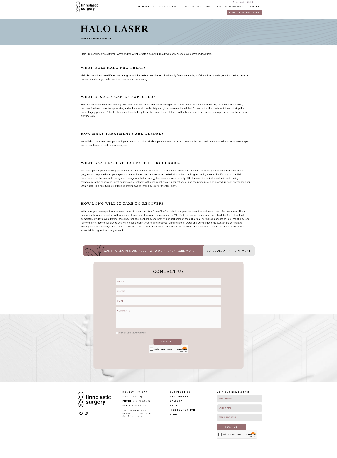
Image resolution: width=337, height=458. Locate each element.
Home (83, 38)
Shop (209, 7)
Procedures (193, 7)
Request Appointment (244, 12)
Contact (254, 7)
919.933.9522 (243, 2)
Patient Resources (230, 7)
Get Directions (132, 416)
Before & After (169, 7)
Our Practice (145, 7)
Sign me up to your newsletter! (132, 333)
